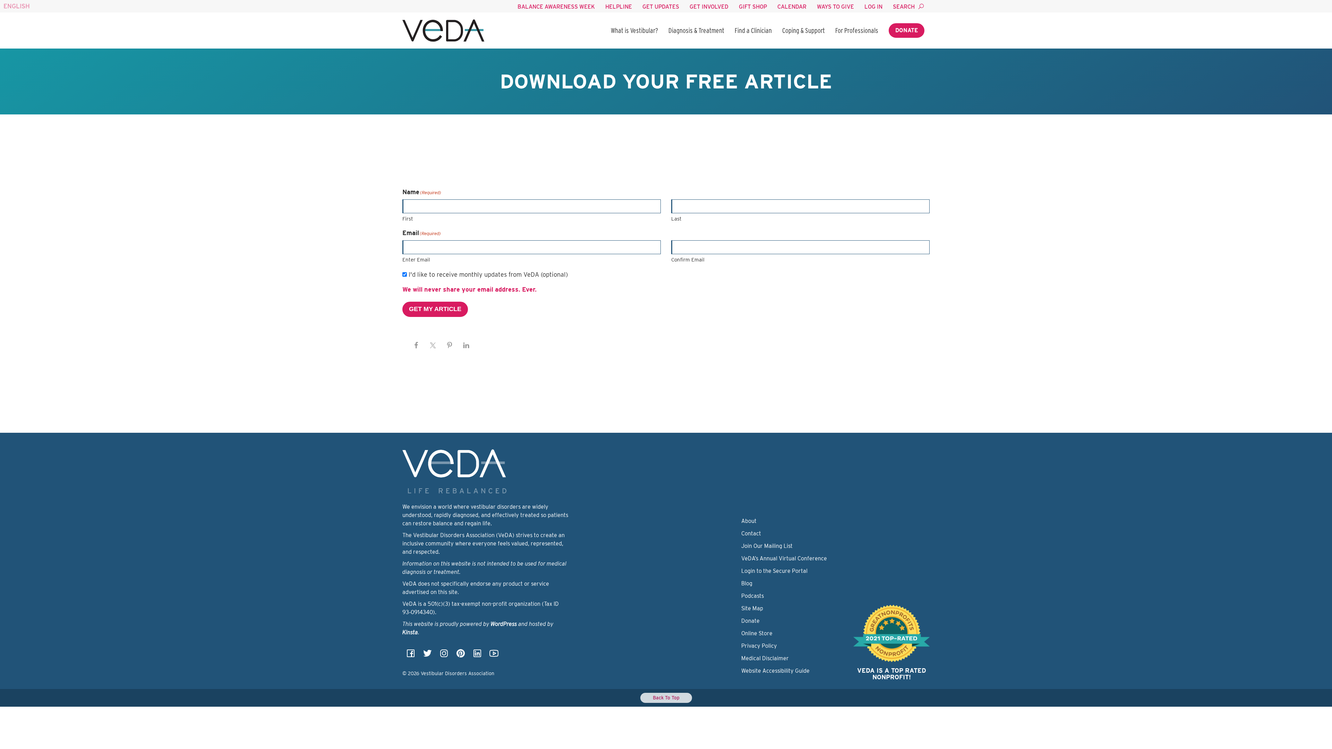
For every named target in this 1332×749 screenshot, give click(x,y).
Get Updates (660, 6)
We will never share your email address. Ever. (469, 289)
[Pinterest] (460, 655)
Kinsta (410, 632)
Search (904, 6)
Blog (746, 583)
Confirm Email (688, 260)
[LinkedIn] (477, 655)
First (407, 219)
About (749, 521)
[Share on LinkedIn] (466, 345)
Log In (873, 6)
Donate (906, 30)
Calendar (791, 6)
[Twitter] (427, 655)
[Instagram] (444, 655)
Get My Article (435, 308)
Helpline (618, 6)
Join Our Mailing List (767, 546)
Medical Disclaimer (765, 658)
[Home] (443, 30)
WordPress (503, 624)
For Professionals (856, 30)
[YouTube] (494, 655)
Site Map (752, 608)
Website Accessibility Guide (775, 671)
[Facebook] (410, 655)
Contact (751, 533)
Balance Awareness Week (556, 6)
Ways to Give (835, 6)
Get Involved (709, 6)
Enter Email (416, 260)
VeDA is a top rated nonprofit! (891, 674)
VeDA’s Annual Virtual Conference (784, 558)
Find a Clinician (753, 30)
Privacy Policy (759, 646)
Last (676, 219)
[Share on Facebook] (416, 345)
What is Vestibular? (634, 30)
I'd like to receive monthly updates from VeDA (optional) (488, 274)
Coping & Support (803, 30)
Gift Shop (753, 6)
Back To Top (666, 697)
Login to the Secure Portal (774, 571)
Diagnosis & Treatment (696, 30)
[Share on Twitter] (433, 345)
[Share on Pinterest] (449, 345)
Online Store (756, 633)
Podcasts (752, 596)
